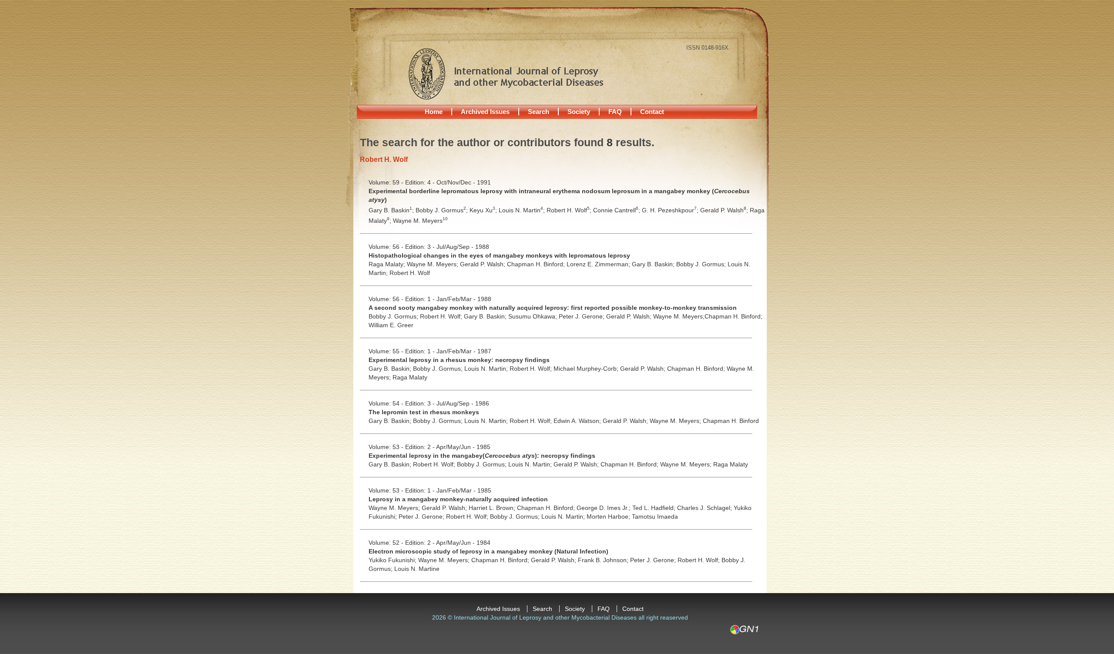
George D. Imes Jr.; (604, 507)
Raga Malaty (410, 377)
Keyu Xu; (484, 210)
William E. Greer (391, 325)
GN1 (744, 629)
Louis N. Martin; (523, 210)
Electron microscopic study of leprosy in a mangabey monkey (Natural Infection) (488, 551)
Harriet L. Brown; (493, 507)
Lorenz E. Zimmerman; (599, 264)
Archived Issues (485, 111)
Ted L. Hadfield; (654, 507)
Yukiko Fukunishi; (393, 560)
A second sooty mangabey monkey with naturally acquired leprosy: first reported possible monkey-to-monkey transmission (553, 307)
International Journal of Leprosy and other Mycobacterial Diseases (505, 73)
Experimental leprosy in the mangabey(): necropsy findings (482, 455)
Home (434, 111)
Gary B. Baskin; (392, 210)
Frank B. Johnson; (604, 560)
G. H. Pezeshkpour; (671, 210)
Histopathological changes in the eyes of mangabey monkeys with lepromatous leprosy (499, 255)
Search (538, 111)
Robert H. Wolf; (570, 210)
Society (578, 111)
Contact (652, 111)
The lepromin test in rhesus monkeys (424, 412)
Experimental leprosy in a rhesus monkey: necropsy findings (459, 359)
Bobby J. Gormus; (443, 210)
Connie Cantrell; (617, 210)
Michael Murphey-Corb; (587, 368)
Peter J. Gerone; (582, 316)
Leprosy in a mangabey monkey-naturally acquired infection (458, 499)
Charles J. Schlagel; (705, 507)
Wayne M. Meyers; (433, 264)
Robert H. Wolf (409, 272)
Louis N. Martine (417, 568)
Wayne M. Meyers (420, 220)
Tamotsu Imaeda (655, 516)
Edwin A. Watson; (578, 420)
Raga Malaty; (388, 264)
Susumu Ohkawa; (533, 316)
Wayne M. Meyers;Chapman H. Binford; (707, 316)
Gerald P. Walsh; (725, 210)
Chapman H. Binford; (537, 264)
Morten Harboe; (609, 516)
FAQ (615, 111)
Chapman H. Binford (731, 420)
